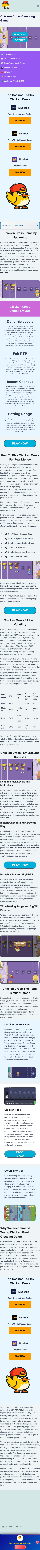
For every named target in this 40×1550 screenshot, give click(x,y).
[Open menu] (38, 6)
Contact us (19, 1527)
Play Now (20, 40)
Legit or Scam (6, 1527)
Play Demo (20, 34)
